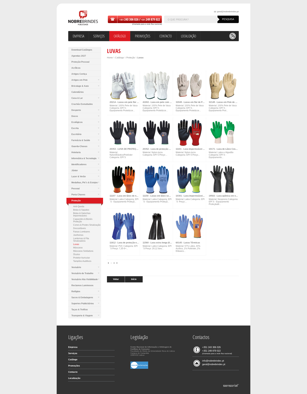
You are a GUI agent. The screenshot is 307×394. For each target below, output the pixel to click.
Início (133, 279)
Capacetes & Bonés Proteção (82, 220)
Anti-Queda (78, 206)
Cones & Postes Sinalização (87, 225)
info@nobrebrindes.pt (213, 360)
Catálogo (119, 57)
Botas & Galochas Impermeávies (81, 214)
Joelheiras (78, 235)
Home (110, 57)
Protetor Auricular (81, 258)
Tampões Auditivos (82, 261)
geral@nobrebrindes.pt (228, 12)
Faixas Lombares (81, 231)
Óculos (76, 254)
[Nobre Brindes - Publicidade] (83, 18)
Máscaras (78, 247)
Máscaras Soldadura (83, 251)
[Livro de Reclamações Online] (139, 368)
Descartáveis (79, 228)
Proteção (130, 57)
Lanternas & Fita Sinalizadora (81, 239)
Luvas (76, 244)
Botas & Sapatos (81, 210)
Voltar (116, 279)
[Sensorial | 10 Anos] (231, 385)
